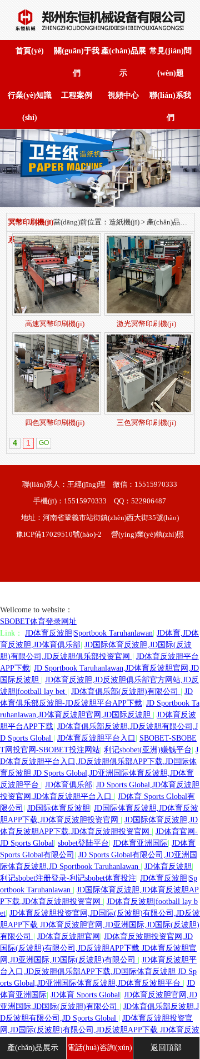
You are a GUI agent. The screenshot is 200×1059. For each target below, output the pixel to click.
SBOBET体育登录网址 (38, 621)
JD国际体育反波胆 (58, 808)
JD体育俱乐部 (68, 785)
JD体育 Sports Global (85, 995)
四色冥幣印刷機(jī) (54, 422)
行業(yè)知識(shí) (30, 106)
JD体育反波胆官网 (68, 936)
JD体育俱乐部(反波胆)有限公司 (126, 691)
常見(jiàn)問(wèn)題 (170, 62)
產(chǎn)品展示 (123, 62)
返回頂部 (166, 1047)
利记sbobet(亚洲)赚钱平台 (148, 750)
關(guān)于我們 (76, 62)
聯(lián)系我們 (170, 106)
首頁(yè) (30, 51)
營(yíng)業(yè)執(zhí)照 (147, 534)
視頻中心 (123, 95)
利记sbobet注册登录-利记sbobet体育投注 (68, 878)
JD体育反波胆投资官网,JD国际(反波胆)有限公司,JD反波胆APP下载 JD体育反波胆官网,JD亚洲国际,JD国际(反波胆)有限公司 (100, 925)
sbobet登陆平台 (83, 843)
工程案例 (76, 95)
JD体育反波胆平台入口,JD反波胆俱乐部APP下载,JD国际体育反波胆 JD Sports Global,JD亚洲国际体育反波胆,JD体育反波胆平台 (98, 971)
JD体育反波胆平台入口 (96, 738)
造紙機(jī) (124, 222)
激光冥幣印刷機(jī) (146, 323)
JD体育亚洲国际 (140, 843)
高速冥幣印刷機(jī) (54, 323)
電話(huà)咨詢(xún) (99, 1047)
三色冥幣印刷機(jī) (146, 422)
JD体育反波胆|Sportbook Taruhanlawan (89, 633)
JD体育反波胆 (168, 866)
